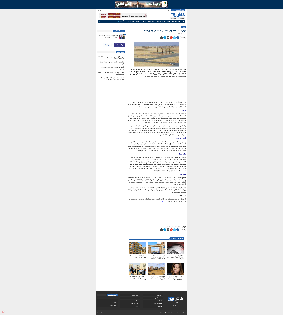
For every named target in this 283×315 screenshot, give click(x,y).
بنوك (168, 21)
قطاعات (131, 21)
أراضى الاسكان (179, 226)
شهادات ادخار (113, 300)
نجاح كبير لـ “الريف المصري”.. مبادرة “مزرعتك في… (111, 63)
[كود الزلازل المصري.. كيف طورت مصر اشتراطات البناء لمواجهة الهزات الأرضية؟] (175, 248)
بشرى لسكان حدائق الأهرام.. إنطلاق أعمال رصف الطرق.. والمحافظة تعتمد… (112, 78)
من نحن (161, 313)
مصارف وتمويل (158, 301)
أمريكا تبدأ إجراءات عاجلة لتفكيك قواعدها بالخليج (112, 68)
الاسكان (174, 226)
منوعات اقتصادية (135, 295)
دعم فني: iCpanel (100, 313)
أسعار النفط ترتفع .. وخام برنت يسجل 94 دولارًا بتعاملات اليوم (111, 73)
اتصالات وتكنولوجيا (134, 303)
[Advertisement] (156, 88)
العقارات (183, 27)
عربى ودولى (151, 21)
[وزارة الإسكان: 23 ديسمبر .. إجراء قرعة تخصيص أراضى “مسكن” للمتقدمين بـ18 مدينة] (156, 269)
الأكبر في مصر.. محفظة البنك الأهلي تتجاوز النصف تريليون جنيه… (108, 36)
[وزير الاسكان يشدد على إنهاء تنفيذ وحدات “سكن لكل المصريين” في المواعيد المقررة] (137, 269)
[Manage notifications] (3, 312)
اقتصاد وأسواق (161, 21)
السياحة (136, 306)
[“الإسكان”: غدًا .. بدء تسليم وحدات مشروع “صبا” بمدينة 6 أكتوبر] (137, 248)
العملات (144, 21)
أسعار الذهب (113, 302)
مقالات (137, 21)
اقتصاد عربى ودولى (157, 303)
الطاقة (137, 298)
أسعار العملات (113, 305)
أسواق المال (175, 21)
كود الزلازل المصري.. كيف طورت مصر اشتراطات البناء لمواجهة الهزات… (111, 58)
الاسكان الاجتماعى (168, 226)
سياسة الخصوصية (156, 313)
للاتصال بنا (166, 313)
